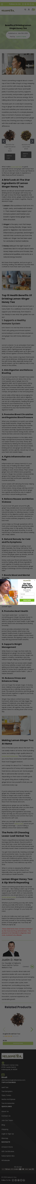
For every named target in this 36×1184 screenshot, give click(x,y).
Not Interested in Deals (27, 602)
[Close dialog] (35, 580)
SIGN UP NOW (27, 600)
